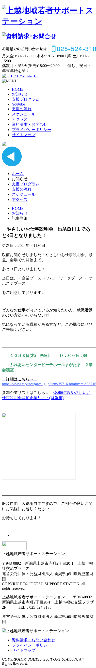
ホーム (18, 174)
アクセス (20, 119)
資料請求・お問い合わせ (33, 640)
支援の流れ (22, 109)
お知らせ (20, 94)
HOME (18, 89)
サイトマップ (23, 135)
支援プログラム (25, 99)
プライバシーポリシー (31, 130)
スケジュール (23, 114)
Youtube (18, 104)
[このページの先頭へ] (14, 549)
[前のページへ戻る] (12, 165)
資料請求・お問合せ (29, 124)
